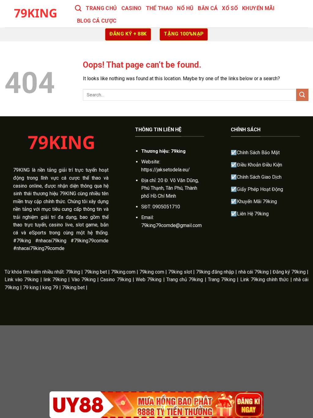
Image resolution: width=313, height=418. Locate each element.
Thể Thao (159, 8)
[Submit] (302, 95)
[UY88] (156, 404)
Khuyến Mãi (258, 8)
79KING (21, 170)
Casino (131, 8)
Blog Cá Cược (96, 21)
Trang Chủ (101, 8)
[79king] (35, 13)
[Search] (78, 8)
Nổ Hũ (185, 8)
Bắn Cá (208, 8)
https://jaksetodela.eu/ (165, 170)
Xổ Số (230, 8)
